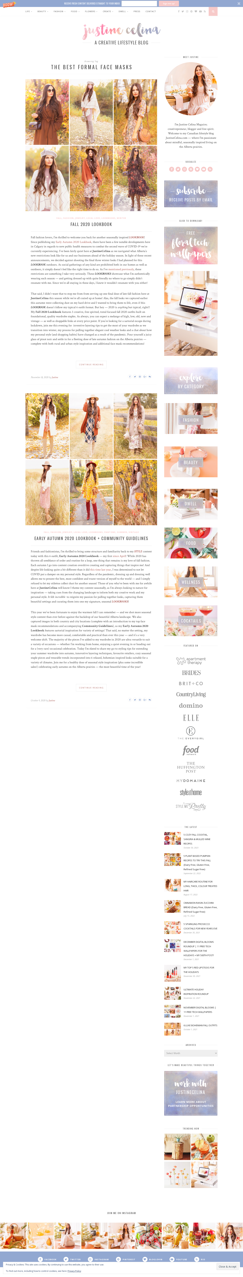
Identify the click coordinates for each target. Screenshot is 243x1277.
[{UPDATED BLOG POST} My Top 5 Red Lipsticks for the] (229, 1235)
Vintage (134, 532)
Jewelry (80, 218)
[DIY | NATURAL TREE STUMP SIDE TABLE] (177, 1147)
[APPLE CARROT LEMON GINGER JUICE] (204, 1147)
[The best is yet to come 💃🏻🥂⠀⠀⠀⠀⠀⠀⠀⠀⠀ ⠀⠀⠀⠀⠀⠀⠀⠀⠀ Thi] (13, 1235)
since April (119, 556)
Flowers (90, 11)
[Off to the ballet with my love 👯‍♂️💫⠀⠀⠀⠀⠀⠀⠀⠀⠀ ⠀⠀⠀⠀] (175, 1235)
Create (107, 11)
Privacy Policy (74, 1271)
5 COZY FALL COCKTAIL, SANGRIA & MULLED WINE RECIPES (197, 839)
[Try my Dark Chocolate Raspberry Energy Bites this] (148, 1235)
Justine (55, 377)
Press (137, 11)
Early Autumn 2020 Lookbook (73, 242)
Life (27, 11)
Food (74, 11)
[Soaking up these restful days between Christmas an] (67, 1235)
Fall (59, 218)
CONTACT (151, 11)
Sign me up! (169, 3)
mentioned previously (121, 269)
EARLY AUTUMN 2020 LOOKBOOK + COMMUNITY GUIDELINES (91, 538)
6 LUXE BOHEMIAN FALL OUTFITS (200, 1025)
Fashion (58, 11)
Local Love (93, 218)
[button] (121, 3)
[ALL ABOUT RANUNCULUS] (177, 1175)
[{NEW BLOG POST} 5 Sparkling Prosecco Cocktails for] (40, 1235)
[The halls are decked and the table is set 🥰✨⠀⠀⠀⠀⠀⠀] (121, 1235)
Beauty (42, 11)
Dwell (122, 11)
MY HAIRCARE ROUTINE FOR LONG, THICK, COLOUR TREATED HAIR (200, 886)
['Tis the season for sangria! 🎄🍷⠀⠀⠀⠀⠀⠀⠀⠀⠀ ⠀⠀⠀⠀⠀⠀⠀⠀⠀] (202, 1235)
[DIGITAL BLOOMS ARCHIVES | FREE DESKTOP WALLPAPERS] (204, 1175)
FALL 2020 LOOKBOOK (91, 224)
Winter (121, 218)
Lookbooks (108, 218)
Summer (122, 532)
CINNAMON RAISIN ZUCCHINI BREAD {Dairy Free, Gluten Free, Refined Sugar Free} (200, 907)
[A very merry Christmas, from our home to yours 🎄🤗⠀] (94, 1235)
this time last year (100, 570)
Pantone (109, 532)
